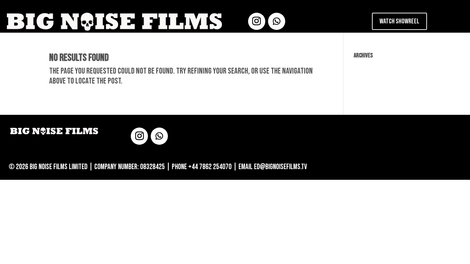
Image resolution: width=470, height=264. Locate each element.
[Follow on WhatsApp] (276, 21)
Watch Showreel (399, 21)
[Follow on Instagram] (256, 21)
